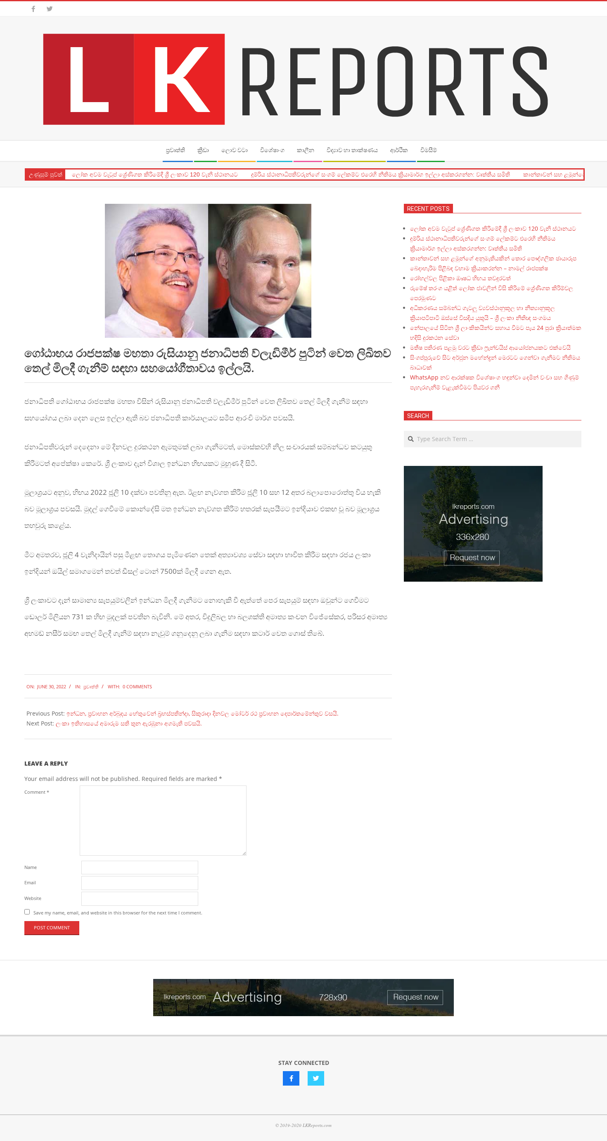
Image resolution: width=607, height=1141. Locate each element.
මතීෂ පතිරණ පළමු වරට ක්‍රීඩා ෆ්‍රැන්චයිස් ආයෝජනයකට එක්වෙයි (490, 347)
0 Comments (137, 686)
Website (32, 898)
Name (30, 867)
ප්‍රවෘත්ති (91, 686)
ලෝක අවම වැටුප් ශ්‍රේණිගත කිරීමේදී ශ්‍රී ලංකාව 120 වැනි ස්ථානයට (155, 174)
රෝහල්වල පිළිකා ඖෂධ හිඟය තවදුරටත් (460, 278)
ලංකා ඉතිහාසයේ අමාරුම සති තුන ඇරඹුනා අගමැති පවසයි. (129, 723)
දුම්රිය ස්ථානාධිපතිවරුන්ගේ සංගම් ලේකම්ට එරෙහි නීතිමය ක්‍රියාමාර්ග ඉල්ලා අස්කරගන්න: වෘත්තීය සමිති (380, 174)
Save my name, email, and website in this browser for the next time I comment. (117, 912)
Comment (36, 792)
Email (30, 882)
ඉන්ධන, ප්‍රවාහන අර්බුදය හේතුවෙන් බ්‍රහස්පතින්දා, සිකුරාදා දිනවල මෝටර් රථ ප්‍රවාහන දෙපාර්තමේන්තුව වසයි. (202, 713)
